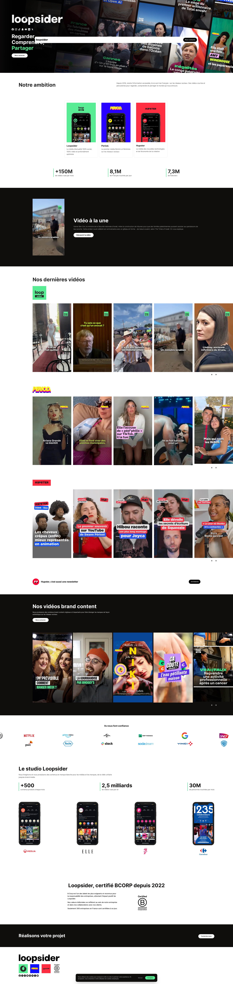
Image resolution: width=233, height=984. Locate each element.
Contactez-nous (206, 936)
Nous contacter (190, 40)
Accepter (150, 978)
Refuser (140, 978)
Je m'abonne (195, 581)
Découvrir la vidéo (83, 235)
